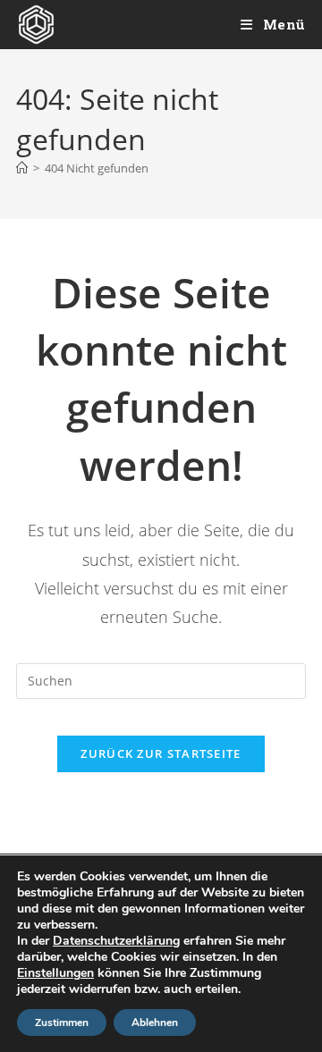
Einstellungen (55, 973)
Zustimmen (62, 1022)
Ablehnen (154, 1022)
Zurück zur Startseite (160, 753)
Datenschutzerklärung (116, 940)
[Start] (22, 168)
